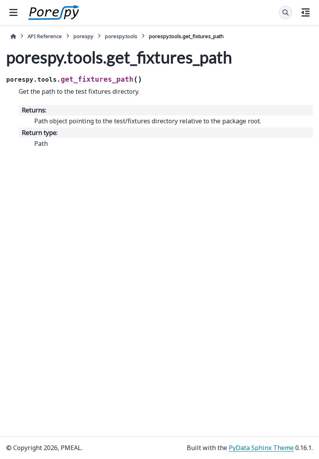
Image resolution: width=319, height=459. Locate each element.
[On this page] (305, 12)
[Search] (285, 12)
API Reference (45, 36)
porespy (83, 36)
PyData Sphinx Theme (261, 447)
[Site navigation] (13, 12)
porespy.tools (121, 36)
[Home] (13, 36)
